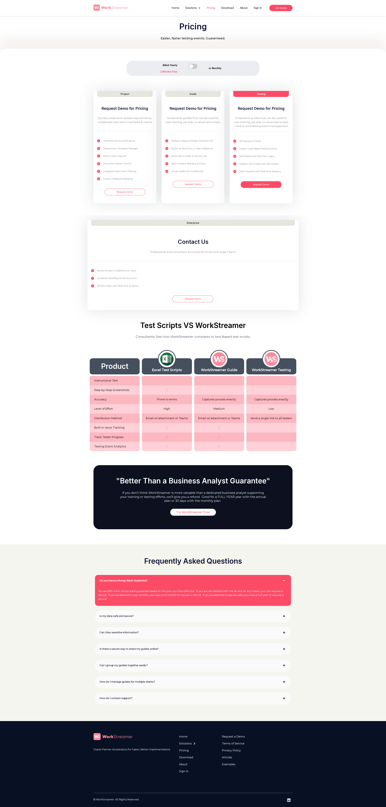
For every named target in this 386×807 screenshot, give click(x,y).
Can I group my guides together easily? (124, 665)
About (244, 7)
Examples (228, 764)
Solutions (191, 7)
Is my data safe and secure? (117, 616)
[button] (193, 581)
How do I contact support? (116, 698)
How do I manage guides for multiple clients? (127, 682)
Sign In (258, 7)
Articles (227, 757)
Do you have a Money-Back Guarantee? (124, 580)
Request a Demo (233, 736)
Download (227, 7)
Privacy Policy (231, 750)
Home (175, 7)
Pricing (211, 7)
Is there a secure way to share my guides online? (129, 649)
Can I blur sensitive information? (119, 632)
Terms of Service (233, 743)
